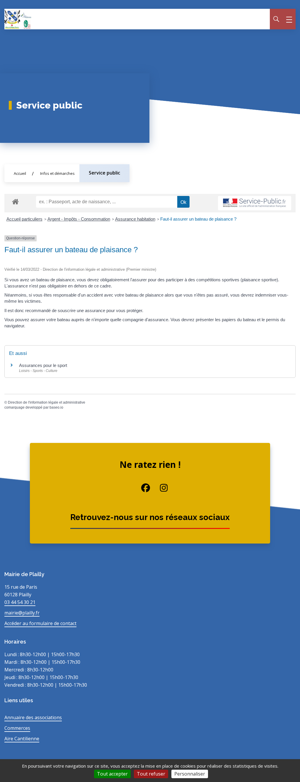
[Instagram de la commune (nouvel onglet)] (159, 487)
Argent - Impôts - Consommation (78, 218)
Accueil (20, 173)
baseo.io (56, 407)
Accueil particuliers (24, 218)
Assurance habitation (135, 218)
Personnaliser (189, 774)
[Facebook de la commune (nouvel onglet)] (141, 487)
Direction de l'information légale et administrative (46, 402)
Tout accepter (112, 774)
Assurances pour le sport (43, 365)
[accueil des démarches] (15, 200)
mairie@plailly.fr (22, 613)
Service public (104, 173)
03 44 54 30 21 (19, 602)
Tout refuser (151, 774)
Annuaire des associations (33, 717)
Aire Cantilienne (21, 738)
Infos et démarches (57, 173)
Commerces (17, 728)
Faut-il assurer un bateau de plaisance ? (198, 218)
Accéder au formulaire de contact (40, 623)
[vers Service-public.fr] (254, 203)
